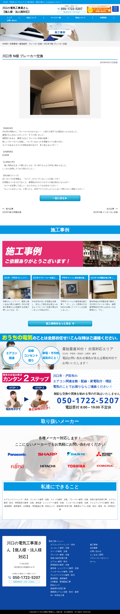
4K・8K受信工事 (57, 595)
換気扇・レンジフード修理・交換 (64, 568)
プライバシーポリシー (99, 558)
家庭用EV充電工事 (58, 588)
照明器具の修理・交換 (59, 564)
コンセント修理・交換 (59, 548)
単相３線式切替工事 (58, 558)
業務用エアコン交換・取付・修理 (64, 592)
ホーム (93, 561)
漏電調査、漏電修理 (58, 578)
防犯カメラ (55, 585)
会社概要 (94, 548)
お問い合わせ (95, 551)
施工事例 (94, 544)
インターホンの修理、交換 (61, 571)
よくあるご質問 (96, 554)
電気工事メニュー (56, 541)
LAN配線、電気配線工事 (60, 581)
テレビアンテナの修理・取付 (62, 575)
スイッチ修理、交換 (58, 551)
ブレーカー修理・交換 (59, 554)
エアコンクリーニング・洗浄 (62, 544)
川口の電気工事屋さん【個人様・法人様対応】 (56, 612)
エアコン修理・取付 (58, 561)
